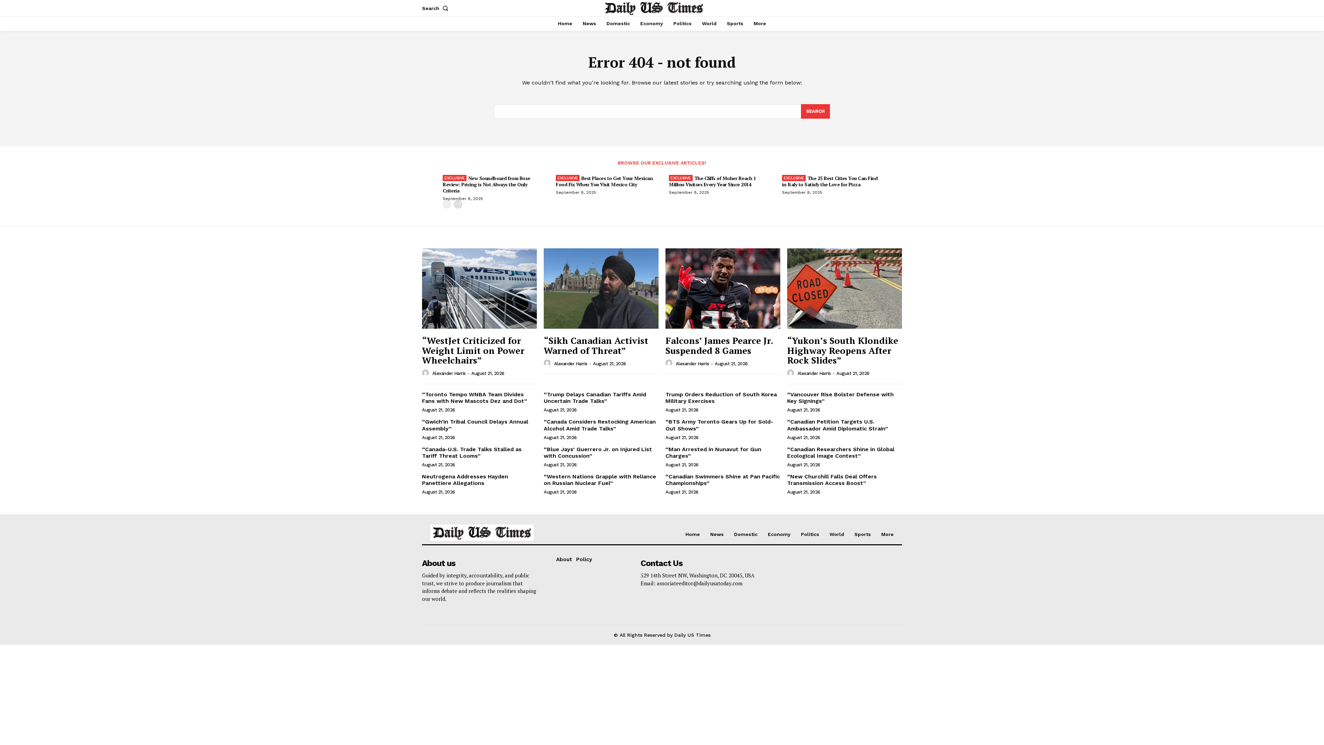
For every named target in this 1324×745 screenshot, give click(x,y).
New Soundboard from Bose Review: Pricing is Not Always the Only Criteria (486, 184)
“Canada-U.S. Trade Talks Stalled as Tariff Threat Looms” (472, 452)
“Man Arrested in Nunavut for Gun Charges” (713, 452)
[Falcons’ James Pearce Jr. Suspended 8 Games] (722, 288)
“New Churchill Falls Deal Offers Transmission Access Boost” (832, 479)
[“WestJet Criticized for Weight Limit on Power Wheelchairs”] (479, 288)
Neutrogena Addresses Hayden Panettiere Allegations (465, 479)
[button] (436, 8)
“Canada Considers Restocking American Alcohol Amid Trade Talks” (600, 424)
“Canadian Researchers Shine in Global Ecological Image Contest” (840, 452)
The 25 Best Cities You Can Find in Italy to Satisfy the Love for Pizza (829, 181)
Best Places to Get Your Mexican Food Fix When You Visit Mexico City (604, 181)
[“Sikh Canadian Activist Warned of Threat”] (601, 288)
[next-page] (458, 204)
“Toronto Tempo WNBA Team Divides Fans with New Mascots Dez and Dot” (474, 397)
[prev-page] (447, 204)
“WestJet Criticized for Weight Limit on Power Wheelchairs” (473, 350)
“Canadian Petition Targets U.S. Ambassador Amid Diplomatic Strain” (837, 424)
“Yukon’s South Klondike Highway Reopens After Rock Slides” (842, 350)
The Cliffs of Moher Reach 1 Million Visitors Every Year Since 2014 (712, 181)
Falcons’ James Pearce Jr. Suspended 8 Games (719, 345)
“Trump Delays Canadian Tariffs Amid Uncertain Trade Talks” (595, 397)
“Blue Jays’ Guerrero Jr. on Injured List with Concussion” (598, 452)
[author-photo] (426, 373)
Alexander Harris (449, 373)
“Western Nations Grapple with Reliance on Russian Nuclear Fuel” (600, 479)
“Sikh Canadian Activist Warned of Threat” (596, 345)
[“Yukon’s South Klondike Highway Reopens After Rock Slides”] (844, 288)
